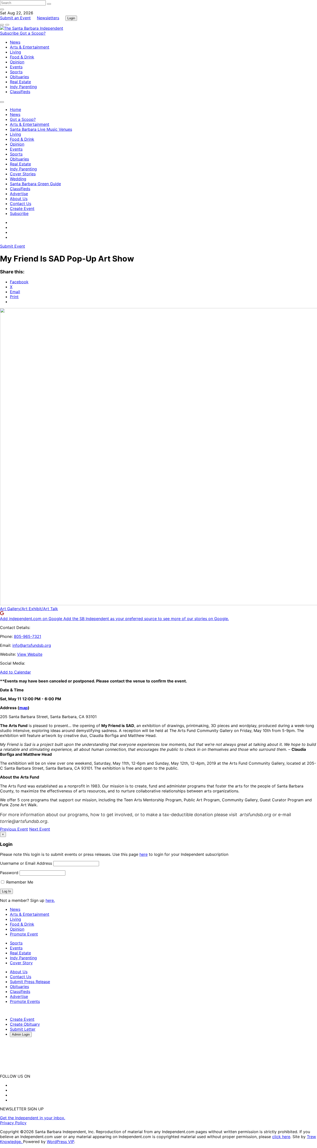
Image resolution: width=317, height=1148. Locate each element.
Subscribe (10, 33)
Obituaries (19, 76)
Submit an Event (15, 17)
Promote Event (24, 934)
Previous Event (14, 829)
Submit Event (12, 246)
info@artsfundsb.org (31, 645)
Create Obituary (25, 1024)
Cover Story (21, 962)
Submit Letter (22, 1029)
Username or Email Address (26, 863)
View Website (29, 654)
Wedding (18, 178)
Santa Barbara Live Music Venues (41, 129)
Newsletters (48, 17)
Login (71, 18)
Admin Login (21, 1034)
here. (50, 900)
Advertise (19, 193)
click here (281, 1136)
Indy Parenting (23, 86)
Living (15, 52)
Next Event (39, 829)
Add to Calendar (15, 672)
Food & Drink (22, 56)
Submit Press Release (30, 981)
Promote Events (25, 1001)
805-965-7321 (27, 636)
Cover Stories (23, 173)
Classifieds (20, 91)
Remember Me (19, 882)
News (15, 42)
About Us (18, 198)
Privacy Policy (13, 1122)
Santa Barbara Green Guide (35, 183)
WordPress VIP (60, 1141)
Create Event (22, 208)
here (143, 854)
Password (9, 872)
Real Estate (20, 81)
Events (16, 66)
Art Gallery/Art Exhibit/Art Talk (29, 608)
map (23, 707)
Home (15, 109)
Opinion (17, 61)
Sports (16, 71)
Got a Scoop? (33, 33)
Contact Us (20, 203)
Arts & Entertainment (29, 47)
